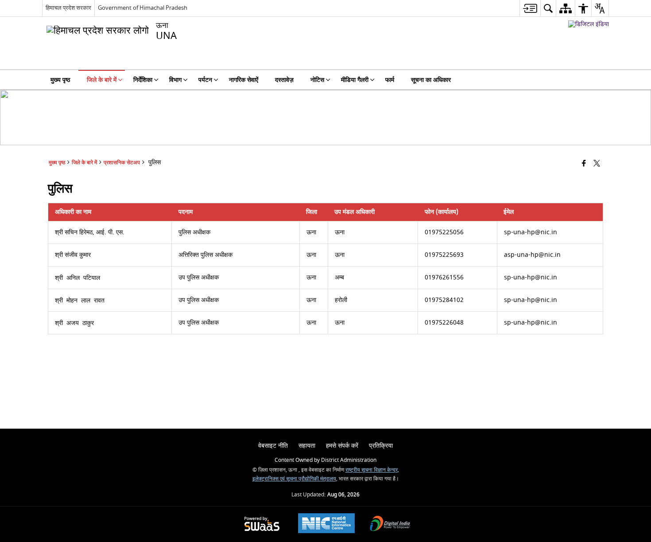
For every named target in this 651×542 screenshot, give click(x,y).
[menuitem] (529, 8)
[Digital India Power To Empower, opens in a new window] (390, 524)
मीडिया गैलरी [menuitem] (354, 80)
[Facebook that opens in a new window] (583, 164)
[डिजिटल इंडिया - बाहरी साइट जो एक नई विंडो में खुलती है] (588, 24)
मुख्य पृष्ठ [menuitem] (60, 80)
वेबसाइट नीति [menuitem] (273, 445)
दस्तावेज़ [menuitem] (284, 80)
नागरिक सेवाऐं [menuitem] (243, 80)
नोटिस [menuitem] (317, 80)
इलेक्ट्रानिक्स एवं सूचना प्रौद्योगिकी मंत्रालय (294, 479)
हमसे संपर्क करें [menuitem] (342, 445)
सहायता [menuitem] (306, 445)
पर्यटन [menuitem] (205, 80)
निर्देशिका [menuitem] (142, 80)
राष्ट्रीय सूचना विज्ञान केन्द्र (371, 470)
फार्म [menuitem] (389, 80)
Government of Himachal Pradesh (142, 8)
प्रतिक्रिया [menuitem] (381, 445)
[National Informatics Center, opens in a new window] (326, 524)
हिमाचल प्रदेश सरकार (68, 8)
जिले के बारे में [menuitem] (101, 80)
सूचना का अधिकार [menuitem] (431, 80)
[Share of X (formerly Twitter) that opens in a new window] (596, 164)
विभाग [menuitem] (175, 80)
